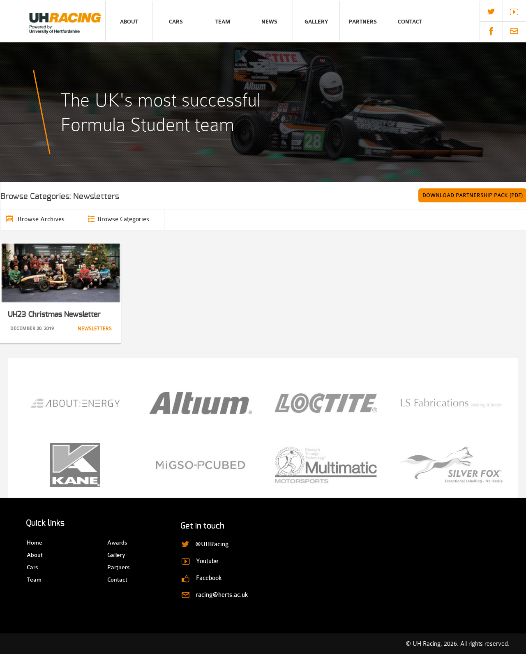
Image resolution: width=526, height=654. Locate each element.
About (129, 22)
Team (222, 22)
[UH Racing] (52, 21)
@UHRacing (491, 11)
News (269, 22)
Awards (114, 542)
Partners (363, 22)
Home (34, 542)
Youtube (514, 12)
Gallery (316, 22)
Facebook (491, 31)
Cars (176, 22)
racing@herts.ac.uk (514, 31)
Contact (410, 22)
